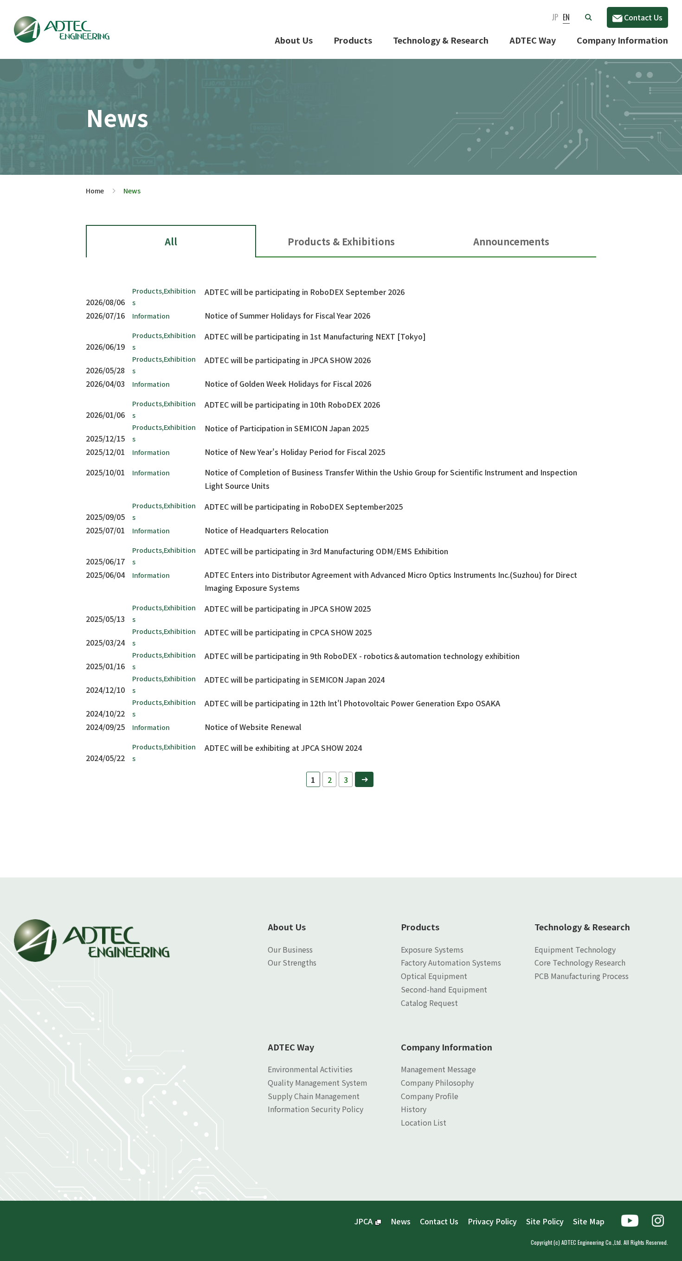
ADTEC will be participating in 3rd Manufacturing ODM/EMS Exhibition (326, 551)
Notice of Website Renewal (253, 726)
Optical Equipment (434, 975)
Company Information (622, 40)
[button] (588, 17)
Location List (423, 1122)
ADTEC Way (532, 40)
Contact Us (643, 17)
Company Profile (429, 1095)
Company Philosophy (437, 1082)
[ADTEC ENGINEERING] (61, 22)
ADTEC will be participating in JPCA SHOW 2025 (288, 608)
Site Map (589, 1221)
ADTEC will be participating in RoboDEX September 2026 (305, 291)
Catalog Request (429, 1002)
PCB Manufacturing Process (581, 975)
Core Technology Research (579, 962)
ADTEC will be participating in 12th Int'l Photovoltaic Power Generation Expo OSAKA (352, 703)
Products (353, 40)
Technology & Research (441, 40)
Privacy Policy (492, 1221)
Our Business (290, 949)
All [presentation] (171, 241)
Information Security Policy (315, 1108)
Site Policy (545, 1221)
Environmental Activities (310, 1069)
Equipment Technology (575, 949)
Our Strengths (292, 962)
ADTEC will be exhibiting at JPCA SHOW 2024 (283, 747)
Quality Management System (317, 1082)
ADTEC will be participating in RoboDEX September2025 (304, 506)
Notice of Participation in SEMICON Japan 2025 (287, 428)
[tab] (171, 241)
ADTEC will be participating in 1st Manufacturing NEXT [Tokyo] (315, 336)
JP (555, 17)
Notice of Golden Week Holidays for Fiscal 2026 (288, 383)
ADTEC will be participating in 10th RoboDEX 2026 (292, 404)
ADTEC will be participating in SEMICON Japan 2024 (295, 679)
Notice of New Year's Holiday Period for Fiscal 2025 (295, 451)
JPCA (363, 1221)
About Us (294, 40)
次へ (364, 779)
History (413, 1108)
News (401, 1221)
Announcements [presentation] (511, 241)
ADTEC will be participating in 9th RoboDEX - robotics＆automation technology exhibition (362, 655)
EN (566, 17)
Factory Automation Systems (451, 962)
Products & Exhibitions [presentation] (341, 241)
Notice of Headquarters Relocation (266, 530)
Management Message (438, 1069)
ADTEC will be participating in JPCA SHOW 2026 (288, 359)
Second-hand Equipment (444, 989)
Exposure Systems (432, 949)
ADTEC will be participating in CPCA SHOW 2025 (288, 632)
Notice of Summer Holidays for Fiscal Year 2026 (287, 315)
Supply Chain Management (314, 1095)
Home (95, 190)
